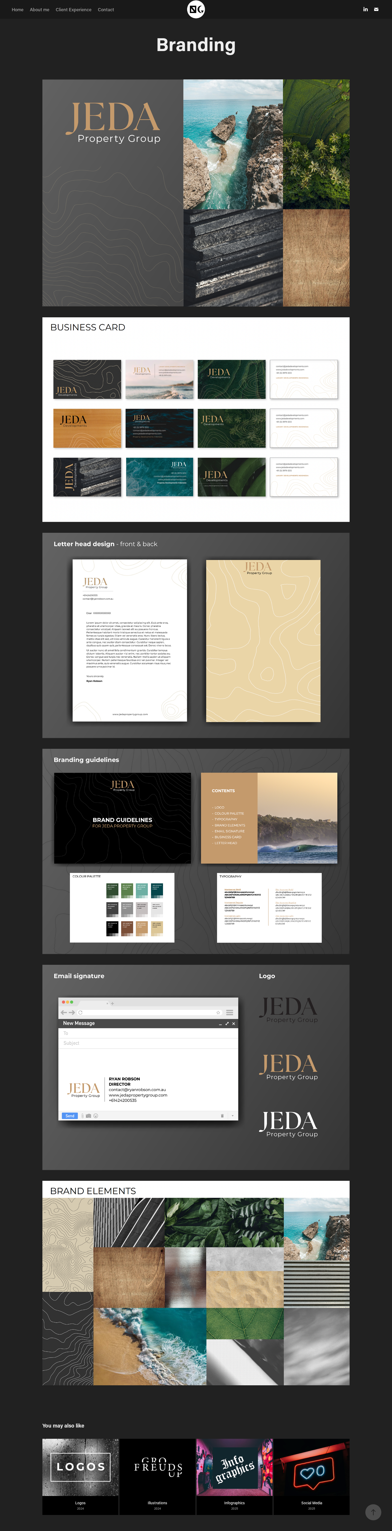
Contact (106, 9)
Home (17, 9)
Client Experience (73, 9)
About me (39, 9)
